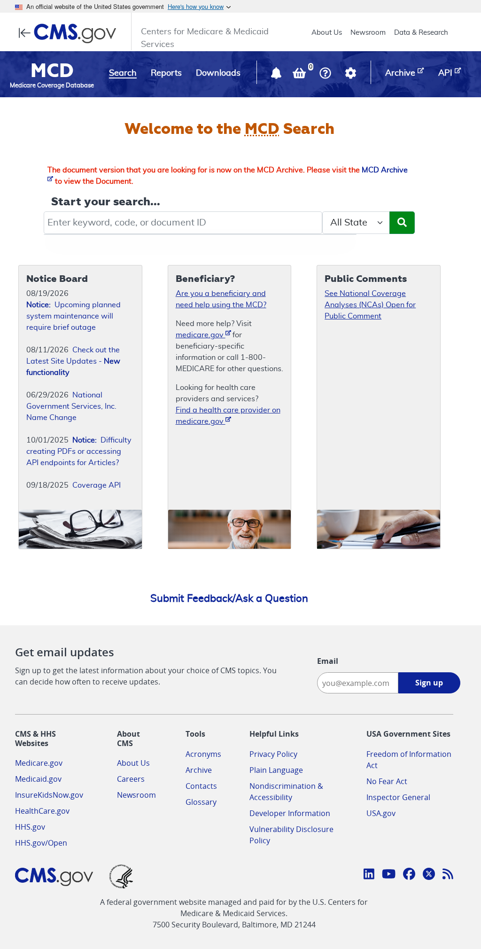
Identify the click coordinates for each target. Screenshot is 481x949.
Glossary (201, 802)
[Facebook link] (409, 875)
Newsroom (368, 32)
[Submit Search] (402, 222)
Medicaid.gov (38, 779)
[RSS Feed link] (447, 875)
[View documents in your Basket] (300, 75)
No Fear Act (386, 781)
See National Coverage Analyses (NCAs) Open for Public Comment (370, 305)
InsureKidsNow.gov (49, 795)
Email (327, 661)
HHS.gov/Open (41, 843)
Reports (166, 73)
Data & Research (421, 32)
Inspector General (398, 797)
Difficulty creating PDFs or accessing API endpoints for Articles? (79, 451)
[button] (277, 75)
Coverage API (96, 485)
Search (123, 73)
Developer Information (289, 813)
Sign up (429, 682)
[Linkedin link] (369, 875)
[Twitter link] (429, 875)
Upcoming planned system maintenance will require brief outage (73, 316)
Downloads (218, 73)
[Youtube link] (389, 875)
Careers (131, 779)
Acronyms (203, 754)
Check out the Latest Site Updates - (73, 361)
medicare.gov (200, 335)
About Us (326, 32)
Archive (199, 770)
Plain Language (276, 770)
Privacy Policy (273, 754)
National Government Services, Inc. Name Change (71, 406)
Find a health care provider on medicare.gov (228, 415)
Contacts (201, 786)
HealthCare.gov (42, 811)
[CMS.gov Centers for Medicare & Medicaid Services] (70, 33)
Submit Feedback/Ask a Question (229, 598)
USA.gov (381, 813)
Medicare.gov (38, 763)
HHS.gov (30, 827)
